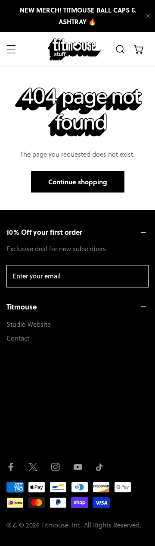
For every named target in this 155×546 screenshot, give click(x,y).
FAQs (14, 382)
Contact (17, 338)
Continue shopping (77, 181)
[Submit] (137, 276)
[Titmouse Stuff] (74, 49)
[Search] (120, 49)
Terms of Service (30, 409)
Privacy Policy (26, 423)
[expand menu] (11, 49)
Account (18, 396)
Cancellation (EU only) (39, 437)
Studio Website (28, 324)
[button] (139, 49)
